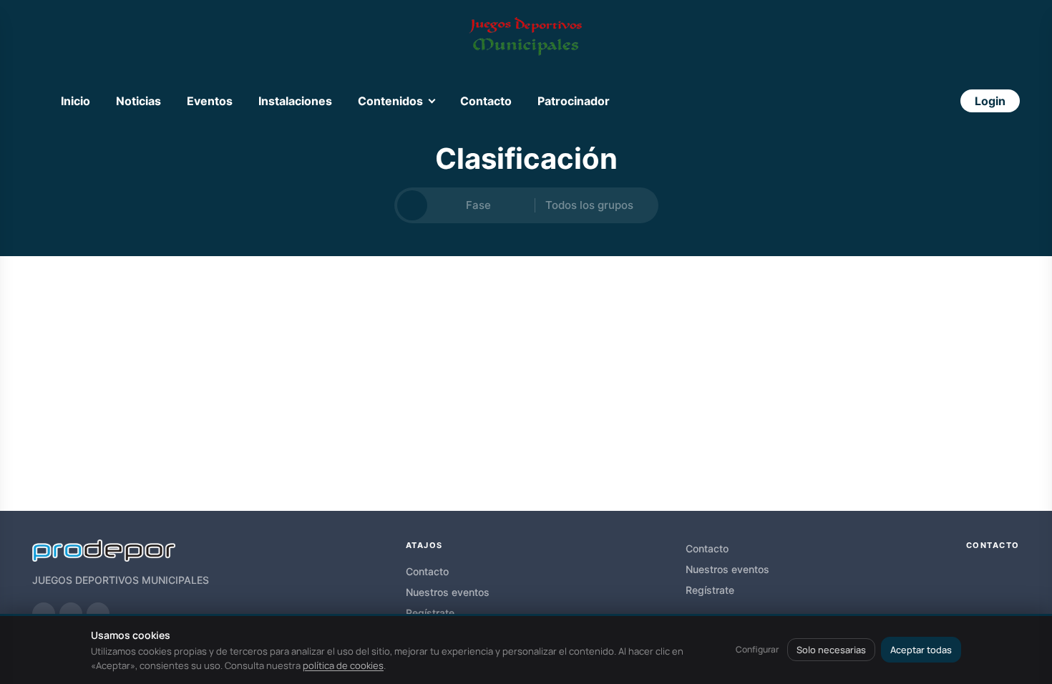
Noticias (138, 101)
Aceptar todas (921, 649)
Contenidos (390, 101)
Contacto (486, 101)
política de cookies (343, 665)
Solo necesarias (831, 649)
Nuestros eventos (448, 592)
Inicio (75, 101)
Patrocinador (573, 101)
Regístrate (430, 613)
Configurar (757, 649)
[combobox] (481, 205)
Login (990, 101)
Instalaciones (295, 101)
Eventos (210, 101)
